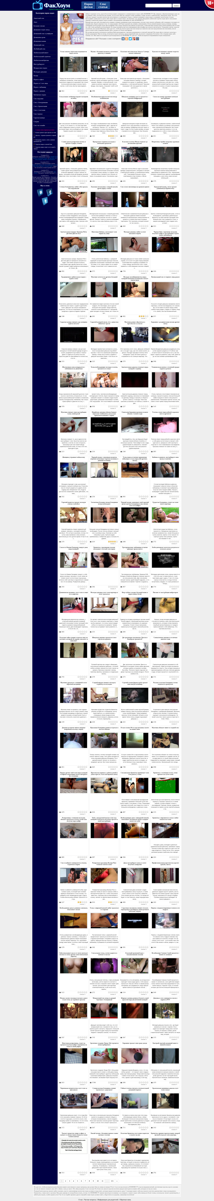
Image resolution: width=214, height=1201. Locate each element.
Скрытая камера (39, 118)
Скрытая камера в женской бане (43, 144)
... (107, 1181)
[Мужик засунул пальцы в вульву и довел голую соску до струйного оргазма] (73, 1019)
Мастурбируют (39, 64)
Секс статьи (102, 5)
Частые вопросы (90, 1200)
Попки (36, 76)
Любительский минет (41, 53)
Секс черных (38, 114)
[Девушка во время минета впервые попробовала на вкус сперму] (73, 749)
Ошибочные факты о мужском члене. (45, 157)
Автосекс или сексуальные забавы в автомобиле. (46, 158)
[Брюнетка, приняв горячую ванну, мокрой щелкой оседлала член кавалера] (165, 1154)
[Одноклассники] (126, 38)
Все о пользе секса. (47, 166)
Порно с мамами (39, 91)
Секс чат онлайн (39, 125)
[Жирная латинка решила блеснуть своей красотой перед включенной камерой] (134, 1019)
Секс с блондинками (41, 102)
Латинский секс (39, 45)
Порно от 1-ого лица (41, 83)
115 (112, 1181)
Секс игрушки (38, 99)
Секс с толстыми (39, 110)
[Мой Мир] (137, 38)
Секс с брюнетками (40, 106)
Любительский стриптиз (42, 56)
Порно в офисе (39, 79)
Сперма (36, 121)
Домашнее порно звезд (42, 30)
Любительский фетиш (41, 60)
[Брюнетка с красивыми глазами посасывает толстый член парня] (104, 568)
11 (102, 1181)
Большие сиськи (39, 26)
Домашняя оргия (39, 37)
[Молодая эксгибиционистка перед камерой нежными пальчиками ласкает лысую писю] (134, 298)
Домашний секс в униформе (43, 33)
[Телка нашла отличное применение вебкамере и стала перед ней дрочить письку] (134, 478)
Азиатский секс (39, 18)
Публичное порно (40, 95)
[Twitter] (130, 38)
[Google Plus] (133, 38)
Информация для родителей (107, 1200)
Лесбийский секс (39, 49)
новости (49, 152)
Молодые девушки (40, 72)
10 (98, 1181)
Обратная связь (125, 1200)
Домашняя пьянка (40, 41)
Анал (35, 22)
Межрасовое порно (40, 68)
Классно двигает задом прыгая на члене (45, 132)
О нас (81, 1200)
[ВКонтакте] (123, 38)
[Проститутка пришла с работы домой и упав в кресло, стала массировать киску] (104, 794)
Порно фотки (88, 5)
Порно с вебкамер (40, 87)
